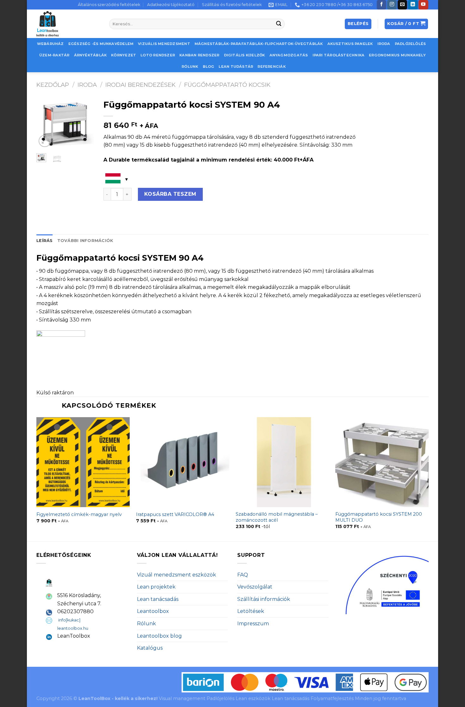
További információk (85, 240)
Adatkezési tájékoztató (171, 4)
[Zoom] (45, 141)
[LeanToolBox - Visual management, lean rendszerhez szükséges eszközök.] (68, 24)
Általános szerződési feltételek (109, 4)
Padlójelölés (410, 43)
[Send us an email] (402, 5)
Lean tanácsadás (157, 599)
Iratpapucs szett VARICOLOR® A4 (175, 514)
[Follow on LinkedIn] (413, 5)
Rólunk (190, 66)
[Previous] (45, 123)
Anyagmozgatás (289, 55)
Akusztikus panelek (350, 43)
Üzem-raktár (54, 55)
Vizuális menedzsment (164, 43)
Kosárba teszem (170, 194)
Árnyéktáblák (90, 55)
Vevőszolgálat (254, 587)
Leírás (44, 240)
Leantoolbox (153, 611)
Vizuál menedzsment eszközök (176, 575)
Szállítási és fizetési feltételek (232, 4)
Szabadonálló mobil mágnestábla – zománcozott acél (277, 517)
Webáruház (50, 43)
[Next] (84, 123)
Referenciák (271, 66)
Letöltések (250, 611)
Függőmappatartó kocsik (227, 84)
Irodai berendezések (140, 84)
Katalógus (150, 648)
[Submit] (279, 24)
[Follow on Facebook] (381, 5)
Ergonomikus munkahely (397, 55)
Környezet (123, 55)
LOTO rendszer (157, 55)
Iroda (383, 43)
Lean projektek (156, 587)
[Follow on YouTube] (423, 5)
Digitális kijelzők (244, 55)
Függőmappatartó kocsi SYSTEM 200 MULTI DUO (378, 517)
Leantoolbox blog (159, 636)
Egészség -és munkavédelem (101, 43)
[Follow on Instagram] (392, 5)
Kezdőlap (52, 84)
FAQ (242, 575)
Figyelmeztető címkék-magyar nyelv (79, 514)
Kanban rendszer (199, 55)
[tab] (44, 240)
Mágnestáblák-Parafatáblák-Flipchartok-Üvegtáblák (259, 43)
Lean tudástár (236, 66)
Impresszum (253, 624)
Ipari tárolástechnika (339, 55)
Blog (208, 66)
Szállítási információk (263, 599)
